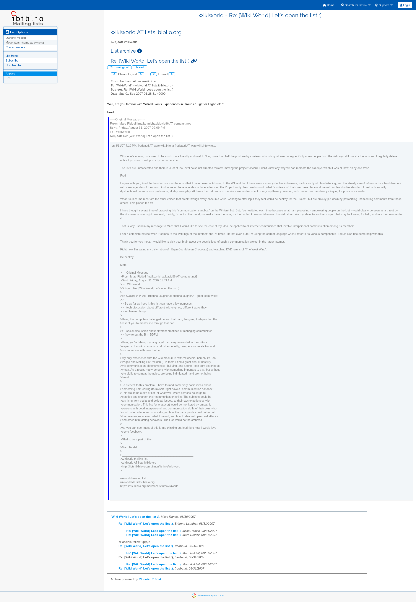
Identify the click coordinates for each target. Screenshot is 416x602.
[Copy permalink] (194, 61)
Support (383, 5)
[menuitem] (328, 5)
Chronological (119, 67)
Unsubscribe (13, 65)
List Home (12, 55)
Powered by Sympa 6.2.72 (211, 595)
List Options (18, 32)
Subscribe (12, 60)
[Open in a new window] (139, 51)
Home (330, 5)
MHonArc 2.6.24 (150, 579)
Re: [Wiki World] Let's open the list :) (146, 523)
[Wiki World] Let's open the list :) (135, 516)
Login (406, 5)
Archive (10, 73)
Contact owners (15, 47)
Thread (139, 67)
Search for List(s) (355, 5)
